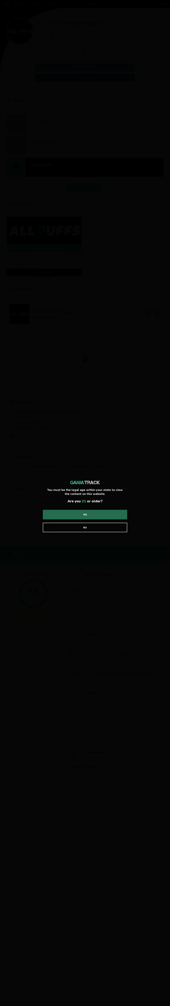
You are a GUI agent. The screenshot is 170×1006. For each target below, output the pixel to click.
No (85, 527)
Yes (85, 514)
